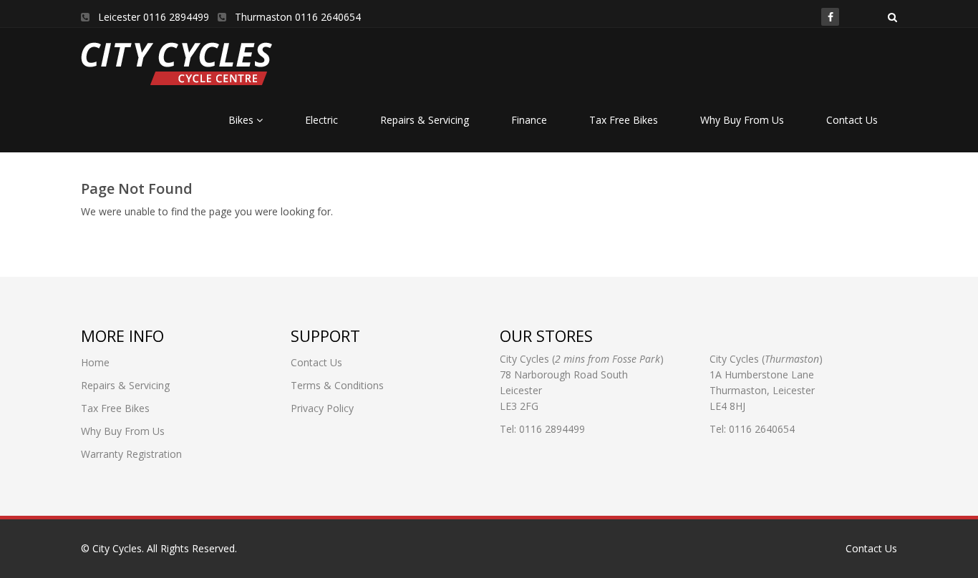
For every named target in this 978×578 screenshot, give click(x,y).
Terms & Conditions (337, 385)
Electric (321, 120)
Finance (529, 120)
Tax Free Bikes (623, 120)
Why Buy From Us (742, 120)
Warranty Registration (131, 454)
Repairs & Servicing (424, 120)
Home (95, 362)
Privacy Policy (322, 408)
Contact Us (852, 120)
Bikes (242, 120)
